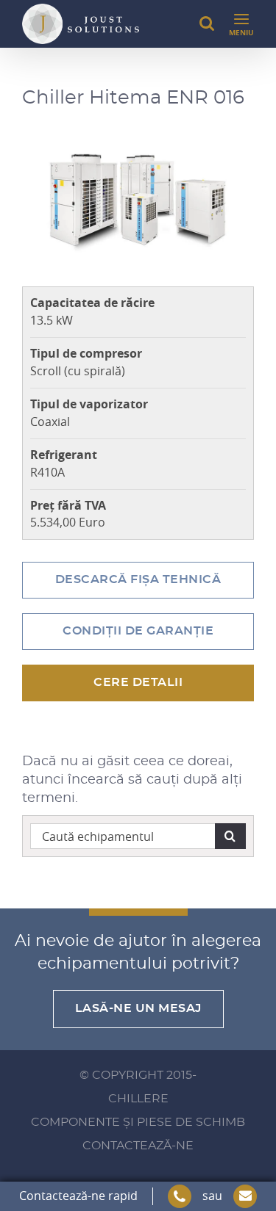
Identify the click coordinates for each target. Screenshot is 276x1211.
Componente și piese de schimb (138, 1122)
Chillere (138, 1099)
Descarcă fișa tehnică (138, 579)
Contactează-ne (138, 1146)
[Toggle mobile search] (206, 23)
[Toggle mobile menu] (241, 23)
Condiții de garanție (138, 631)
